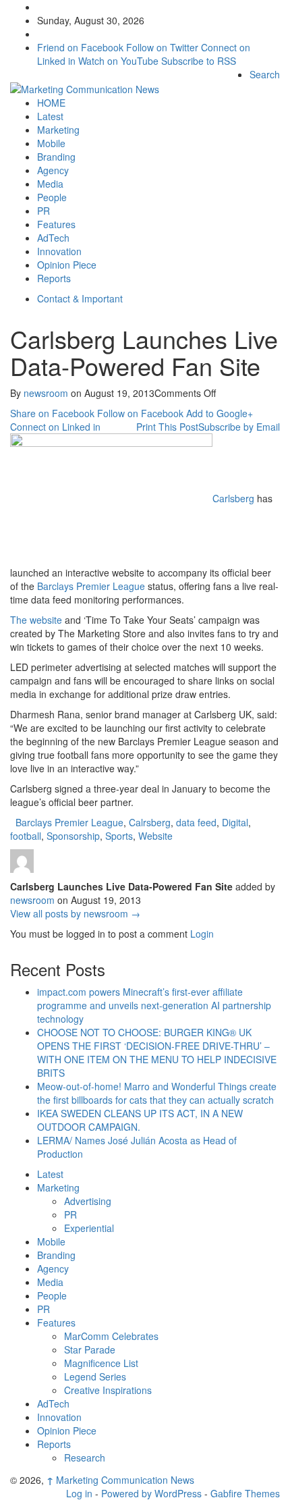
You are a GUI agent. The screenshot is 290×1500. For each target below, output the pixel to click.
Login (202, 933)
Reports (54, 278)
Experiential (89, 1228)
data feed (196, 822)
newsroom (46, 393)
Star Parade (89, 1349)
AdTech (53, 237)
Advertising (87, 1201)
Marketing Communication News (120, 1479)
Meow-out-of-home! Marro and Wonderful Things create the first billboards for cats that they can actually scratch (157, 1092)
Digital (235, 822)
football (25, 835)
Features (56, 224)
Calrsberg (150, 822)
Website (155, 835)
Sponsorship (73, 835)
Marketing (58, 129)
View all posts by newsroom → (75, 913)
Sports (119, 835)
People (52, 197)
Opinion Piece (66, 264)
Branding (56, 156)
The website (36, 619)
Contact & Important (80, 298)
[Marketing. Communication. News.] (84, 88)
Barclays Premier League (91, 586)
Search (265, 74)
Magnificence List (101, 1363)
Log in (79, 1493)
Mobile (51, 143)
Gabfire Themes (245, 1493)
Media (50, 183)
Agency (53, 170)
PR (43, 210)
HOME (51, 102)
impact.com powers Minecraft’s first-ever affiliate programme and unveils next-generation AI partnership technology (154, 1005)
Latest (50, 116)
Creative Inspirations (108, 1390)
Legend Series (95, 1376)
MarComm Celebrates (111, 1336)
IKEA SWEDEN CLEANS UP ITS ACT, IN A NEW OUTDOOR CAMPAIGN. (140, 1119)
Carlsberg (233, 497)
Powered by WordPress (151, 1493)
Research (84, 1457)
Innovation (59, 251)
